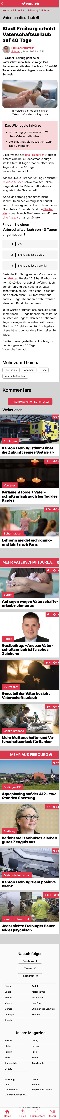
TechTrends (38, 1063)
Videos (8, 1003)
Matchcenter (38, 991)
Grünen (13, 278)
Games (8, 1008)
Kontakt (36, 1084)
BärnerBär (19, 10)
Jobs (7, 1084)
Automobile (11, 1063)
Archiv (8, 1020)
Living (35, 1040)
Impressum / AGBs (42, 1089)
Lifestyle (9, 1014)
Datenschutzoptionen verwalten (17, 1094)
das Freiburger (34, 154)
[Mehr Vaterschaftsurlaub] (30, 562)
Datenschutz (11, 1089)
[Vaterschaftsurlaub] (30, 17)
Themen (36, 1014)
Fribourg (33, 10)
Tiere (7, 1057)
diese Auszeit (14, 182)
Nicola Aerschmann (22, 47)
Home (5, 10)
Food (34, 1051)
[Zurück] (2, 3)
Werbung (10, 1079)
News (8, 986)
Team (35, 1079)
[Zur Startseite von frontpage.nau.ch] (30, 3)
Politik (35, 986)
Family (8, 1051)
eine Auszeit (10, 217)
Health (8, 1040)
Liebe (8, 1046)
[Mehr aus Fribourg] (30, 755)
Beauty (8, 1068)
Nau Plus (36, 1003)
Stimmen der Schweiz (43, 1008)
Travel (35, 1057)
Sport (8, 991)
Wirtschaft (37, 997)
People (8, 997)
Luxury (35, 1046)
